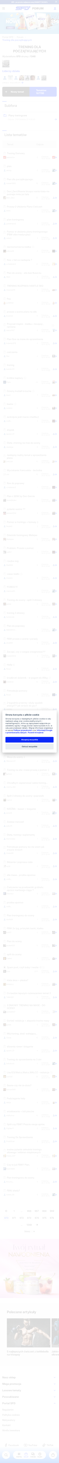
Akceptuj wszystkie (29, 740)
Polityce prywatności (22, 730)
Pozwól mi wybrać (36, 733)
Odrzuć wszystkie (29, 746)
